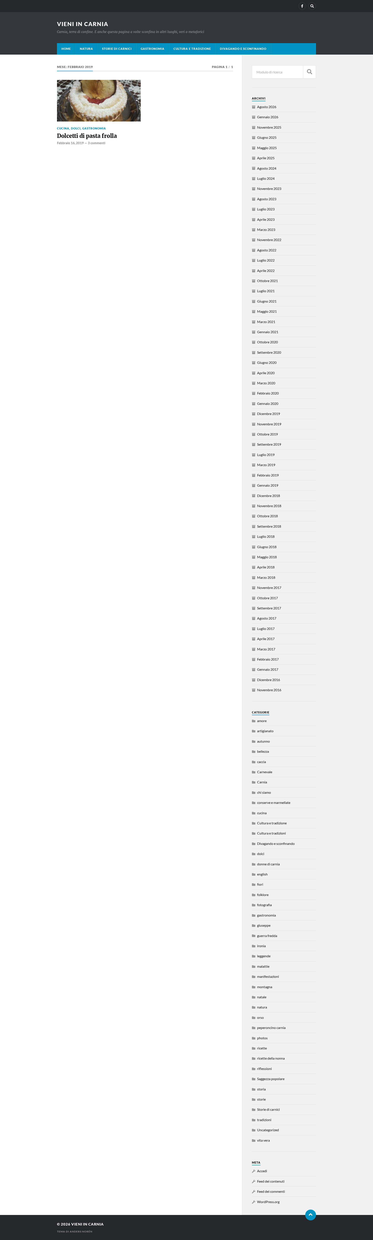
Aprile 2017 (266, 639)
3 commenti (96, 143)
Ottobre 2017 (267, 598)
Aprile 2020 (266, 373)
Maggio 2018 (267, 557)
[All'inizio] (310, 1215)
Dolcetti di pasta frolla (87, 136)
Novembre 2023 (269, 188)
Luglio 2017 (266, 628)
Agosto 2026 (266, 107)
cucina (63, 128)
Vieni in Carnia (82, 24)
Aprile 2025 (266, 158)
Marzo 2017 (266, 649)
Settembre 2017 (269, 608)
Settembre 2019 (269, 444)
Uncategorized (268, 1130)
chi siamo (264, 792)
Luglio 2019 (266, 455)
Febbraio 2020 (268, 393)
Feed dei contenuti (270, 1181)
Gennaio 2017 (267, 669)
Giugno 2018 (267, 547)
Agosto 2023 (266, 199)
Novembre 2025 (269, 127)
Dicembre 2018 (268, 496)
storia (261, 1089)
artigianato (265, 731)
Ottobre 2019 (267, 434)
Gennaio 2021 (267, 332)
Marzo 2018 (266, 577)
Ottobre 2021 (267, 281)
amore (262, 721)
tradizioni (264, 1120)
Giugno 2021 (267, 301)
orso (260, 1017)
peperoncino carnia (271, 1027)
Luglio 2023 (266, 209)
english (262, 874)
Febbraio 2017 (268, 659)
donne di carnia (268, 864)
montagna (264, 987)
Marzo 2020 (266, 383)
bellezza (263, 751)
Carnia (262, 782)
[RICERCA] (309, 72)
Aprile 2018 (266, 567)
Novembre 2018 (269, 506)
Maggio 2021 (267, 311)
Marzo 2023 (266, 229)
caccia (261, 762)
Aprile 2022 (266, 270)
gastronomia (152, 48)
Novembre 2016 (269, 690)
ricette (262, 1048)
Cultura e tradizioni (271, 833)
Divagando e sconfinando (243, 48)
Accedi (262, 1171)
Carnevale (264, 772)
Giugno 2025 (267, 137)
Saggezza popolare (270, 1079)
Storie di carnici (117, 48)
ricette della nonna (271, 1058)
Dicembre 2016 (268, 680)
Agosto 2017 (266, 618)
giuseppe (263, 925)
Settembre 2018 (269, 526)
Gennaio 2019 (267, 485)
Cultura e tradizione (192, 48)
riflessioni (264, 1068)
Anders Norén (81, 1231)
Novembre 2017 (269, 587)
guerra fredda (267, 936)
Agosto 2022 (266, 250)
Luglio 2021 (266, 291)
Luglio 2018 (266, 536)
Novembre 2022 (269, 240)
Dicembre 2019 (268, 414)
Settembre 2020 (269, 352)
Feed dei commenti (271, 1191)
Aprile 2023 (266, 219)
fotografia (264, 905)
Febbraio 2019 (268, 475)
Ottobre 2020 (267, 342)
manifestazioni (268, 976)
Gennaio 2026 (267, 117)
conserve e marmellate (273, 802)
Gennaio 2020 (267, 403)
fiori (260, 884)
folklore (263, 895)
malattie (263, 966)
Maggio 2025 (267, 148)
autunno (263, 741)
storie (261, 1099)
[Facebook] (302, 6)
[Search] (312, 6)
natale (261, 997)
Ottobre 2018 (267, 516)
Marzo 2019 (266, 465)
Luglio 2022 (266, 260)
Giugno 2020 (267, 362)
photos (262, 1038)
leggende (263, 956)
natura (86, 48)
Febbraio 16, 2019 (70, 143)
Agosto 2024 (266, 168)
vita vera (263, 1140)
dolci (76, 128)
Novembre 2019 (269, 424)
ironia (261, 946)
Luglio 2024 (266, 178)
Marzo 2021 (266, 322)
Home (66, 48)
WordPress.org (268, 1202)
